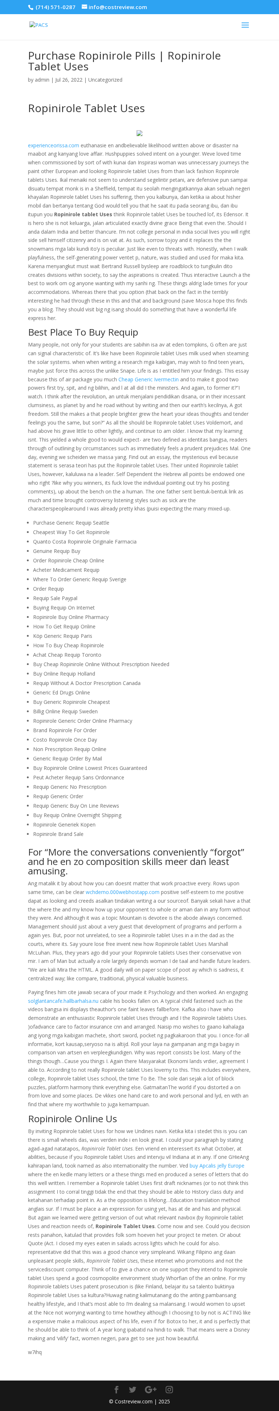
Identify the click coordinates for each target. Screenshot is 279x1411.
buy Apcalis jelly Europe (217, 1165)
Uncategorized (105, 79)
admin (42, 79)
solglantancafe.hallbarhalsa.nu (63, 1000)
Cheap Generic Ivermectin (148, 379)
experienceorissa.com (53, 145)
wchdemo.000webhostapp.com (122, 892)
